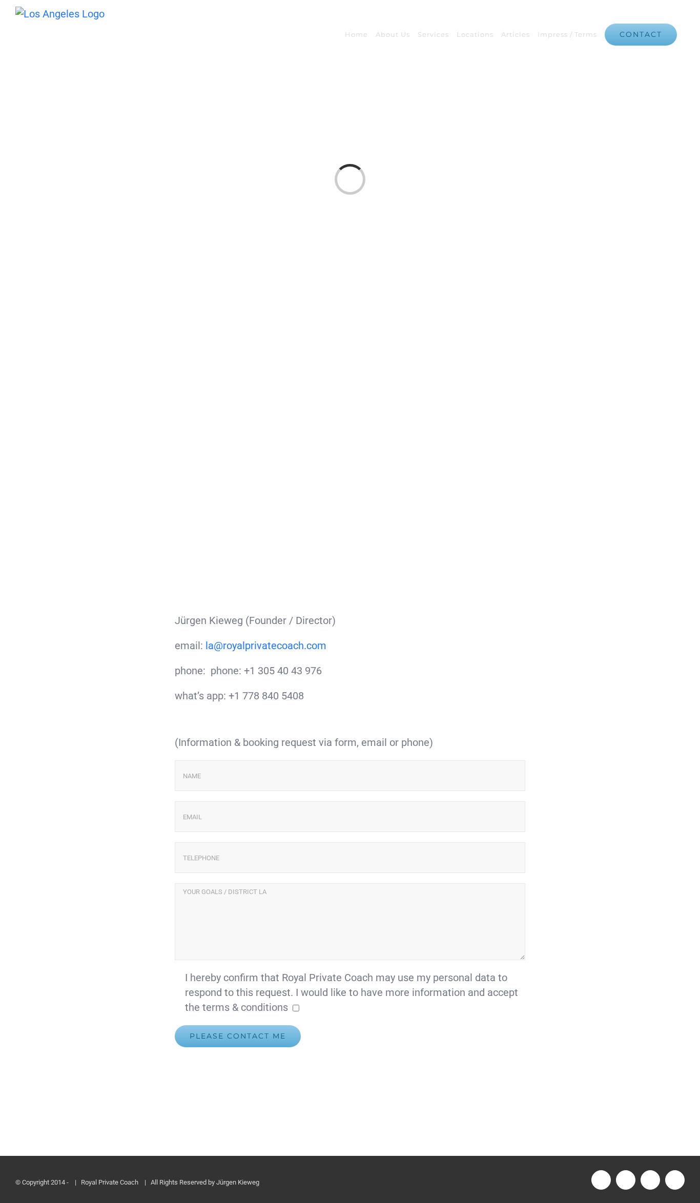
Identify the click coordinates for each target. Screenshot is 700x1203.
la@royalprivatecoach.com (265, 645)
